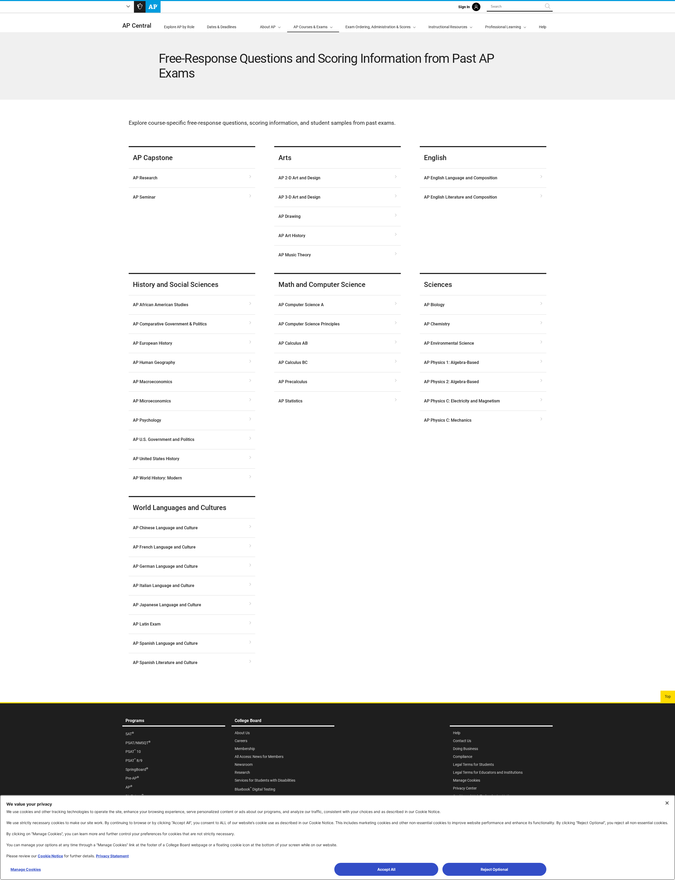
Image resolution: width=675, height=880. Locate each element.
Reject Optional (494, 869)
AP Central (136, 25)
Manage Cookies (26, 869)
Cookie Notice (50, 856)
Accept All (386, 869)
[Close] (667, 803)
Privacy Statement (112, 856)
